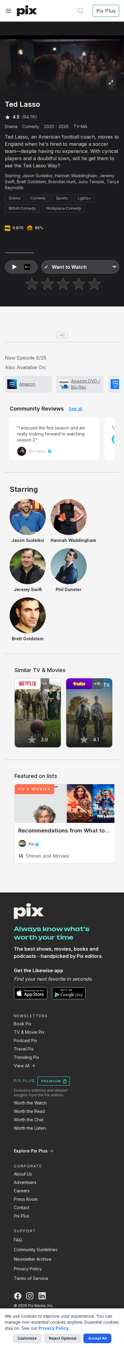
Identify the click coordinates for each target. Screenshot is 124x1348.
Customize (27, 1338)
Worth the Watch (30, 1102)
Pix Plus (21, 1215)
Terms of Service (31, 1278)
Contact (21, 1207)
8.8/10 (18, 228)
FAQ (18, 1239)
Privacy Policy (28, 1268)
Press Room (26, 1199)
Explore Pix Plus (31, 1150)
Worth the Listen (30, 1128)
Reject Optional (62, 1338)
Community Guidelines (35, 1249)
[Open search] (80, 11)
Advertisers (25, 1182)
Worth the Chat (28, 1119)
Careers (22, 1190)
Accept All (97, 1338)
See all (75, 408)
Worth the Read (29, 1111)
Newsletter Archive (32, 1259)
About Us (23, 1173)
